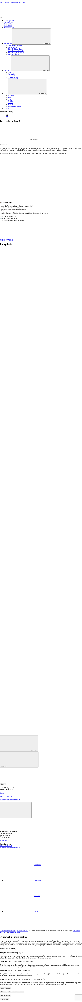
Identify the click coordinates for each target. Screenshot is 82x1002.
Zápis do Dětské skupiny (16, 49)
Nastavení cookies (22, 931)
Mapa (2, 793)
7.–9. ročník (8, 26)
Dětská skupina (9, 20)
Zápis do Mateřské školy (16, 51)
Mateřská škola (9, 22)
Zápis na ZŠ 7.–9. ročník (16, 54)
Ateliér (10, 72)
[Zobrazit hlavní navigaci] (1, 17)
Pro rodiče (7, 70)
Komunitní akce (9, 27)
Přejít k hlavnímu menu (17, 2)
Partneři (10, 103)
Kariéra (10, 104)
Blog (9, 99)
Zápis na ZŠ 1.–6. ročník (16, 52)
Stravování (11, 74)
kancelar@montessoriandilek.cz (10, 800)
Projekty (10, 101)
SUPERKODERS (14, 932)
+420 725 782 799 (6, 796)
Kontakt (6, 108)
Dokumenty (12, 76)
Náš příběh (11, 95)
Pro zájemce (8, 43)
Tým (9, 97)
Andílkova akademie (14, 106)
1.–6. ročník (8, 24)
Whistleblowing (13, 78)
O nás (6, 93)
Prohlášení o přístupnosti (8, 931)
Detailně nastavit (5, 988)
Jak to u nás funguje (14, 47)
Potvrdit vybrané (5, 995)
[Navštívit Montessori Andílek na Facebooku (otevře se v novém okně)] (15, 782)
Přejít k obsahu (5, 2)
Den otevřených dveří (15, 45)
